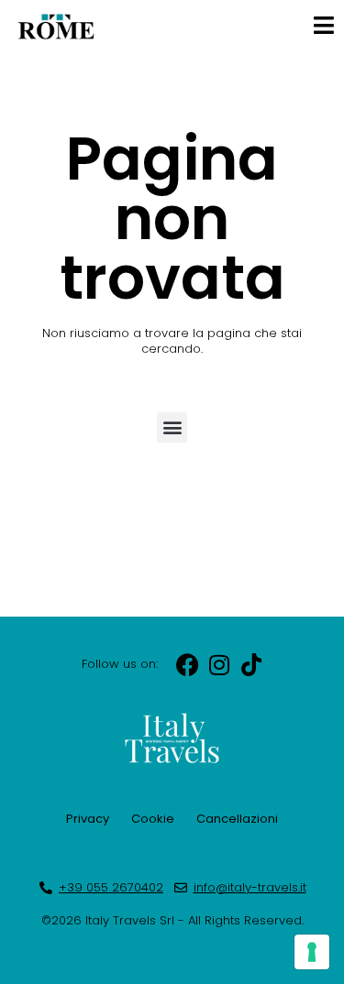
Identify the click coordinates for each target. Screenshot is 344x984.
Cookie (152, 818)
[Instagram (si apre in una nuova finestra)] (219, 664)
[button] (172, 427)
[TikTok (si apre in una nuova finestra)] (251, 664)
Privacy (87, 818)
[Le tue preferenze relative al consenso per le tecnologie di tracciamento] (311, 952)
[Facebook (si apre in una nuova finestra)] (187, 664)
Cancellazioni (237, 818)
